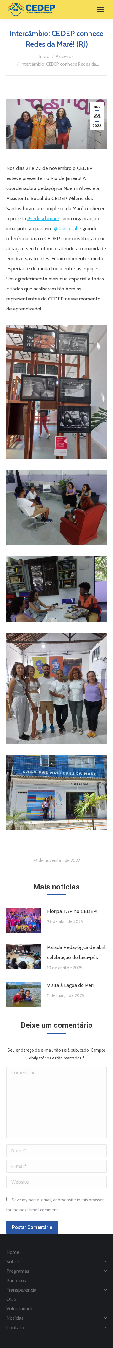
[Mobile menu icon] (100, 9)
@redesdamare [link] (43, 218)
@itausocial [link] (65, 228)
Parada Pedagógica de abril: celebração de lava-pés (76, 952)
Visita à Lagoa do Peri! (70, 985)
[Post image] (23, 920)
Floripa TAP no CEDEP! (72, 911)
